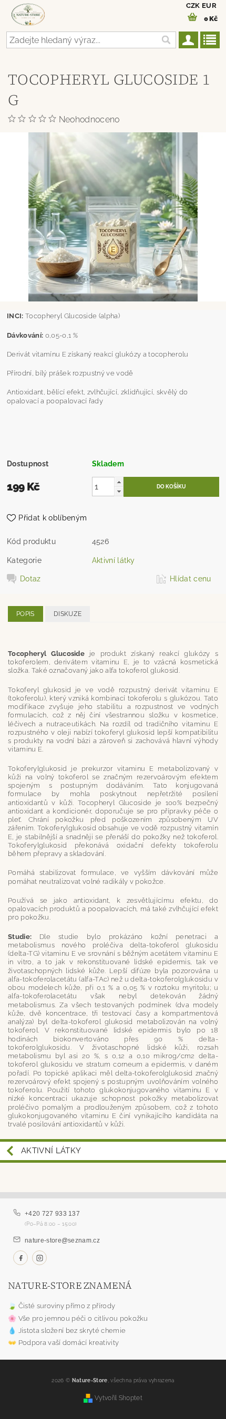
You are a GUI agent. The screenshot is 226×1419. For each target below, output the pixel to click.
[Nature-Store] (28, 13)
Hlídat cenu (190, 579)
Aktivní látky (113, 560)
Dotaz (30, 579)
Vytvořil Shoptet (118, 1398)
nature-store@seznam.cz (62, 1240)
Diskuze (67, 614)
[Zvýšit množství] (119, 482)
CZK (193, 5)
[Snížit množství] (119, 491)
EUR (209, 5)
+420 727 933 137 (52, 1213)
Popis (25, 614)
